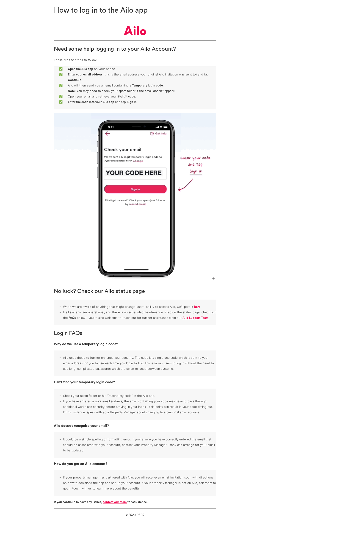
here (197, 306)
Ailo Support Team (195, 317)
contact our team (115, 502)
